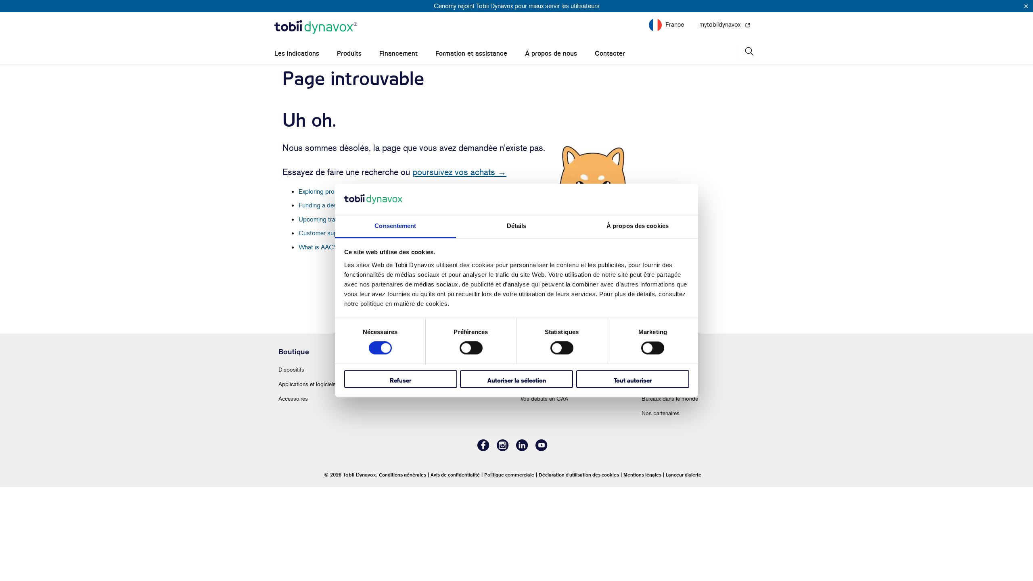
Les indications (296, 53)
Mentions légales (642, 475)
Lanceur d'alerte (683, 475)
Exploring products (324, 191)
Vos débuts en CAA (544, 398)
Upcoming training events (333, 219)
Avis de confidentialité (455, 475)
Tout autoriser (633, 380)
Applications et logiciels (307, 383)
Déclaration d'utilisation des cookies (579, 475)
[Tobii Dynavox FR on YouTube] (541, 448)
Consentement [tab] (395, 225)
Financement (398, 53)
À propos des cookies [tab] (637, 225)
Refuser (400, 380)
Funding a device (321, 205)
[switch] (471, 348)
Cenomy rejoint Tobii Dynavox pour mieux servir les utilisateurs (517, 6)
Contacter (610, 53)
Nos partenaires (661, 413)
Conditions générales (402, 475)
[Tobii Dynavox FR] (315, 27)
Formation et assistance (471, 53)
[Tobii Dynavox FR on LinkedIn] (522, 448)
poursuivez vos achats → (459, 172)
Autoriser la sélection (516, 380)
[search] (748, 51)
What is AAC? (318, 247)
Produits (349, 53)
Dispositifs (291, 369)
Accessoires (293, 398)
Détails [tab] (517, 225)
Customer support (324, 233)
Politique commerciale (509, 475)
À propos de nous (551, 53)
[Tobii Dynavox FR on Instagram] (503, 448)
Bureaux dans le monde (670, 398)
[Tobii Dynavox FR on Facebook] (483, 448)
